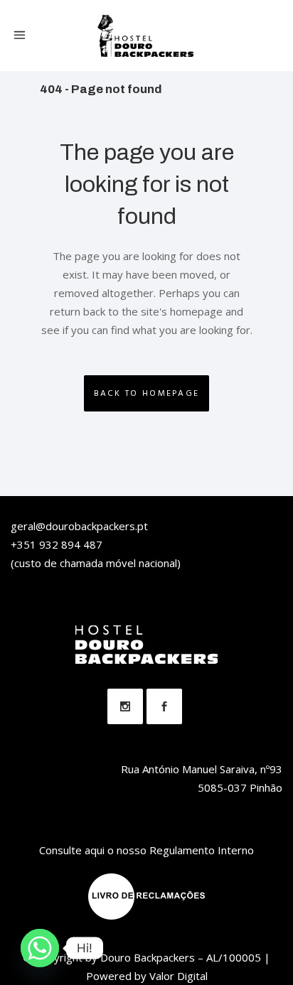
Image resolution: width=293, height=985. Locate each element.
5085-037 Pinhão (240, 787)
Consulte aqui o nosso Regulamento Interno (146, 850)
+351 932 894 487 (56, 544)
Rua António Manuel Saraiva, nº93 (201, 769)
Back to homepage (147, 393)
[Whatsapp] (40, 948)
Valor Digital (178, 976)
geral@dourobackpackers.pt (79, 526)
